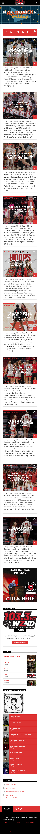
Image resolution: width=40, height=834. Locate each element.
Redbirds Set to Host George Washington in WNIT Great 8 (20, 209)
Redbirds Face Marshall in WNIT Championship (20, 104)
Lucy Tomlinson (8, 167)
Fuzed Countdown (12, 656)
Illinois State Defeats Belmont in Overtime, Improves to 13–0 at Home (20, 476)
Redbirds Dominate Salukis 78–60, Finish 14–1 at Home (20, 369)
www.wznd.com (11, 785)
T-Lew (6, 662)
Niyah (6, 681)
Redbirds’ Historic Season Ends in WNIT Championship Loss (20, 51)
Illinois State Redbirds (11, 93)
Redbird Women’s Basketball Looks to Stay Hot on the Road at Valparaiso (20, 316)
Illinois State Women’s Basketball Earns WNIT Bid (20, 262)
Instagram (30, 822)
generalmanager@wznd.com (15, 792)
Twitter (19, 822)
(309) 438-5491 (10, 788)
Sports (23, 93)
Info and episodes (20, 643)
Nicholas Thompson (10, 62)
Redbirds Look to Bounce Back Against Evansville (20, 530)
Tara (6, 675)
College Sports (9, 40)
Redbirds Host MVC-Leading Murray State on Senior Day (20, 423)
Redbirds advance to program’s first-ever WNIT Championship (20, 155)
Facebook (9, 822)
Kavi (6, 668)
